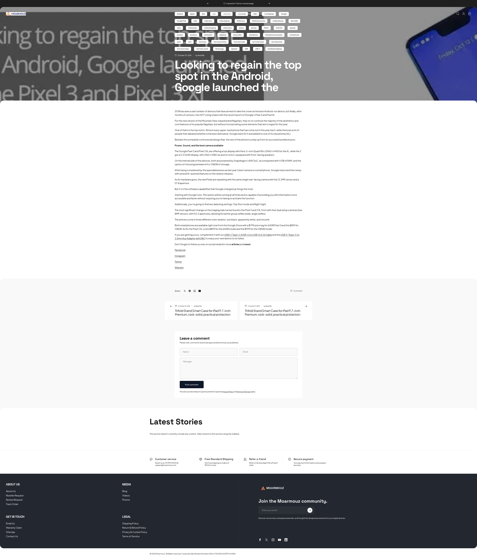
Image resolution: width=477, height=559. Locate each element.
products (193, 35)
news (179, 28)
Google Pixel (181, 21)
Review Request (14, 499)
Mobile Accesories (258, 21)
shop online (237, 35)
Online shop (192, 28)
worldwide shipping (275, 49)
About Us (11, 491)
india (195, 21)
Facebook (180, 249)
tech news (202, 42)
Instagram (180, 255)
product (180, 35)
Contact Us (12, 536)
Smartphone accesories (273, 35)
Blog (124, 491)
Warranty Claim (14, 527)
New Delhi (294, 21)
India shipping (224, 21)
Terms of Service (243, 391)
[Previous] (208, 3)
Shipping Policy (130, 523)
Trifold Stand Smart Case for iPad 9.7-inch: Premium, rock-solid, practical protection (203, 312)
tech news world (202, 49)
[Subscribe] (309, 510)
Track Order (12, 504)
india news (208, 21)
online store (227, 28)
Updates (234, 49)
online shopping (210, 28)
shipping (223, 35)
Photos (126, 499)
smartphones (294, 35)
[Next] (269, 3)
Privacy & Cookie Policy (134, 532)
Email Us (10, 523)
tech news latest (258, 42)
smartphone (253, 35)
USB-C (257, 49)
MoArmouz (241, 21)
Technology (219, 49)
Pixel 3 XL (279, 28)
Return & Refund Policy (134, 527)
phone (241, 28)
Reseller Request (15, 495)
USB (246, 49)
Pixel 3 (266, 28)
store (179, 42)
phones (254, 28)
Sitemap (10, 532)
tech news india (239, 42)
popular (292, 28)
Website (179, 267)
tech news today (183, 49)
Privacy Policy (227, 391)
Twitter (178, 261)
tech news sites (276, 42)
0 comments (297, 291)
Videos (126, 495)
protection (208, 35)
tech (189, 42)
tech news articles (220, 42)
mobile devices (278, 21)
